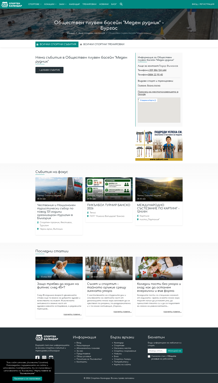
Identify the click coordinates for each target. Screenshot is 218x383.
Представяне (83, 354)
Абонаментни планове (88, 348)
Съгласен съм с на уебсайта (163, 357)
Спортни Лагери (122, 359)
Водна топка (153, 86)
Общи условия (84, 356)
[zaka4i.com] (159, 145)
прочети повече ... (73, 314)
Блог (114, 4)
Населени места (122, 348)
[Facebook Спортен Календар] (38, 358)
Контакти (82, 362)
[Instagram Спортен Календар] (44, 358)
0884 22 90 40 (155, 74)
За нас (80, 351)
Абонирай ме (174, 351)
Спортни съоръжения (125, 351)
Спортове (119, 345)
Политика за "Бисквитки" (89, 359)
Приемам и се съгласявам (27, 379)
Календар (74, 4)
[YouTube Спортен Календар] (51, 358)
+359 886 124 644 (157, 70)
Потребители (121, 362)
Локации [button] (49, 4)
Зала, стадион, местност (91, 33)
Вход (195, 4)
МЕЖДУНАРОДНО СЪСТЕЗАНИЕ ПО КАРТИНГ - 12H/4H (158, 208)
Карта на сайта (122, 365)
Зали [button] (62, 4)
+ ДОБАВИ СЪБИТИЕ (49, 70)
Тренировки (89, 4)
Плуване (142, 86)
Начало (71, 33)
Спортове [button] (34, 4)
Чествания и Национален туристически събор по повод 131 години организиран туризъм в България (56, 212)
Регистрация (207, 4)
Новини (104, 4)
